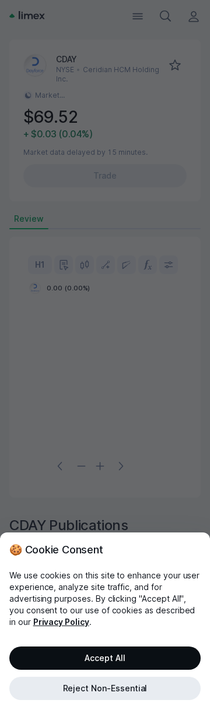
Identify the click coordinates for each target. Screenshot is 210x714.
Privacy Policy (61, 622)
